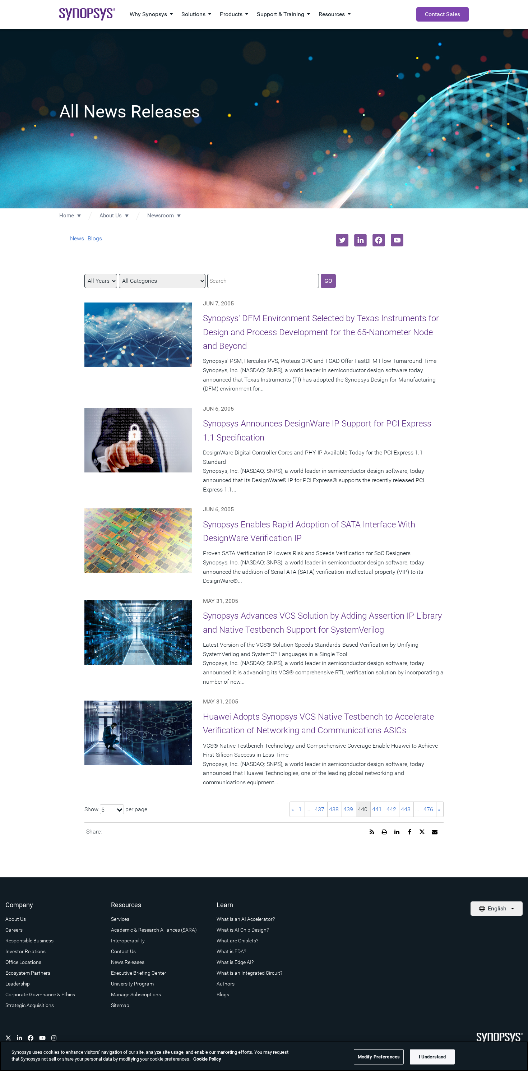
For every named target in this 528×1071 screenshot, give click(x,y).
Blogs (95, 238)
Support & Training (280, 14)
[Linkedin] (19, 1038)
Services (120, 919)
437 (319, 809)
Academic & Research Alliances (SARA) (154, 930)
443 (406, 809)
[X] (8, 1038)
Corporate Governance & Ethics (40, 994)
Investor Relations (25, 951)
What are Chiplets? (237, 940)
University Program (132, 984)
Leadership (17, 984)
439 (348, 809)
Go (328, 280)
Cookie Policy (207, 1059)
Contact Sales (442, 14)
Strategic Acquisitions (29, 1005)
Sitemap (120, 1005)
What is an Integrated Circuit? (249, 973)
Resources (332, 14)
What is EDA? (231, 951)
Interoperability (128, 940)
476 (428, 809)
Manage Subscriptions (136, 994)
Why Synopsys (148, 14)
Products (231, 14)
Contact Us (123, 951)
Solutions (193, 14)
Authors (226, 984)
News (77, 238)
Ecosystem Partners (27, 973)
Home (66, 215)
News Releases (127, 962)
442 (391, 809)
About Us (110, 215)
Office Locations (23, 962)
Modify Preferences (379, 1057)
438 (334, 809)
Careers (14, 930)
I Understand (432, 1057)
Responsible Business (29, 940)
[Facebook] (30, 1038)
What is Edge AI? (235, 962)
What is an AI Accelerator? (246, 919)
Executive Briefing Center (138, 973)
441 (377, 809)
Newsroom (160, 215)
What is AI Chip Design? (243, 930)
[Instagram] (53, 1038)
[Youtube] (42, 1038)
